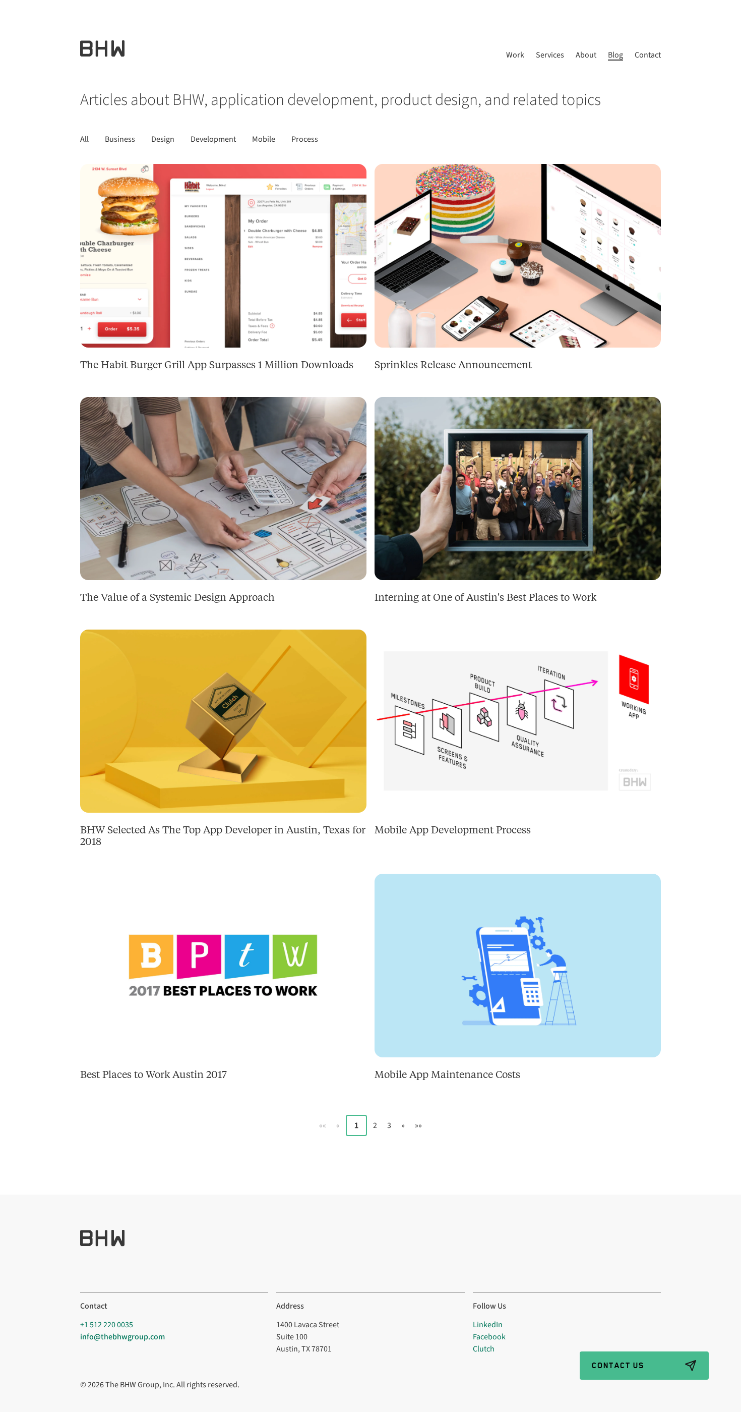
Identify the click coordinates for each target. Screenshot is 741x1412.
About (586, 55)
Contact (648, 55)
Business (120, 139)
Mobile (263, 139)
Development (213, 139)
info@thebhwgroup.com (122, 1336)
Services (550, 55)
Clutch (484, 1348)
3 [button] (389, 1125)
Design (162, 139)
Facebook (489, 1336)
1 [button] (356, 1125)
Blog (615, 55)
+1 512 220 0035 (106, 1324)
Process (304, 139)
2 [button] (375, 1125)
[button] (322, 1125)
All (84, 139)
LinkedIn (488, 1324)
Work (515, 55)
